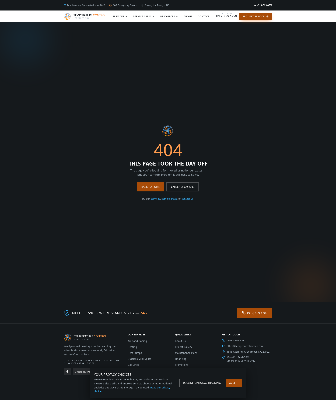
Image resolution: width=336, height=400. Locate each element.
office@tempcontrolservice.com (245, 346)
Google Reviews (82, 371)
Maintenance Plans (186, 353)
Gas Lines (133, 364)
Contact (203, 16)
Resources (167, 16)
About (188, 16)
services (155, 198)
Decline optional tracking (202, 382)
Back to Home (150, 186)
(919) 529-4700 (257, 313)
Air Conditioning (137, 341)
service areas (169, 198)
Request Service (254, 16)
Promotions (181, 364)
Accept (234, 382)
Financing (181, 358)
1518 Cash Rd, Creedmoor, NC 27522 (248, 351)
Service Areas (142, 16)
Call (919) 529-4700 (182, 186)
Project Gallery (183, 347)
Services (118, 16)
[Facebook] (67, 371)
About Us (180, 341)
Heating (132, 347)
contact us (187, 198)
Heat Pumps (135, 353)
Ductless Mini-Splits (139, 358)
